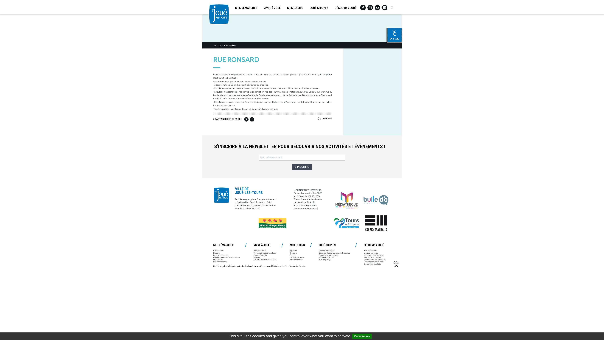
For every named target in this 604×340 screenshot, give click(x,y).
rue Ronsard (230, 45)
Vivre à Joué (272, 8)
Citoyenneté (218, 250)
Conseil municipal (326, 250)
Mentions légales (219, 266)
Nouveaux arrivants (372, 257)
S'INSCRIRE (302, 167)
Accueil (217, 45)
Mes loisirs (295, 8)
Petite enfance (260, 250)
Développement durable (374, 262)
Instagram (370, 6)
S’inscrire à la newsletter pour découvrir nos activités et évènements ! (299, 146)
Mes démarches (246, 8)
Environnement (220, 262)
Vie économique (371, 253)
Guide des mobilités (372, 264)
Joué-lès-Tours (219, 14)
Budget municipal (326, 257)
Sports (292, 255)
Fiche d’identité (370, 250)
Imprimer (327, 118)
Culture (293, 253)
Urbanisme (218, 259)
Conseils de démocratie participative (334, 253)
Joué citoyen (319, 8)
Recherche (392, 6)
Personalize (362, 336)
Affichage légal (325, 259)
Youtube (377, 6)
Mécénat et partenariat (374, 255)
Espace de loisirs (297, 257)
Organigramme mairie (328, 255)
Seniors (257, 257)
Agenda (293, 250)
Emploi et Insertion (221, 255)
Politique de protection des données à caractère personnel (249, 266)
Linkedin (384, 6)
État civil (216, 253)
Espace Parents (260, 255)
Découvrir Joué (345, 8)
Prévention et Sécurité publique (226, 257)
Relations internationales (375, 259)
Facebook (363, 6)
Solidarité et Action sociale (265, 259)
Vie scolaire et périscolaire (265, 253)
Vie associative (296, 259)
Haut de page (396, 262)
